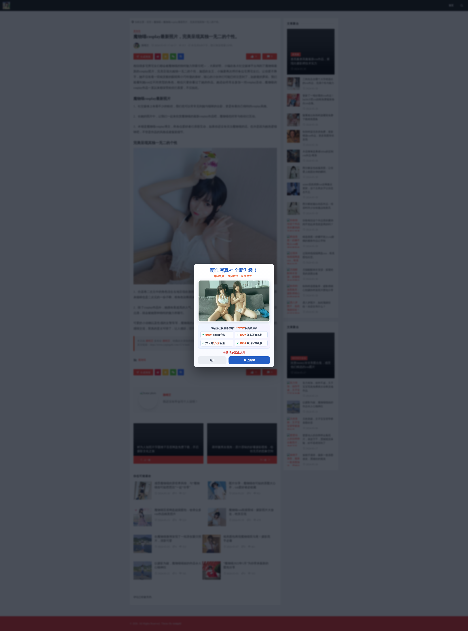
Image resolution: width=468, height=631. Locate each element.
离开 (212, 360)
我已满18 (249, 360)
